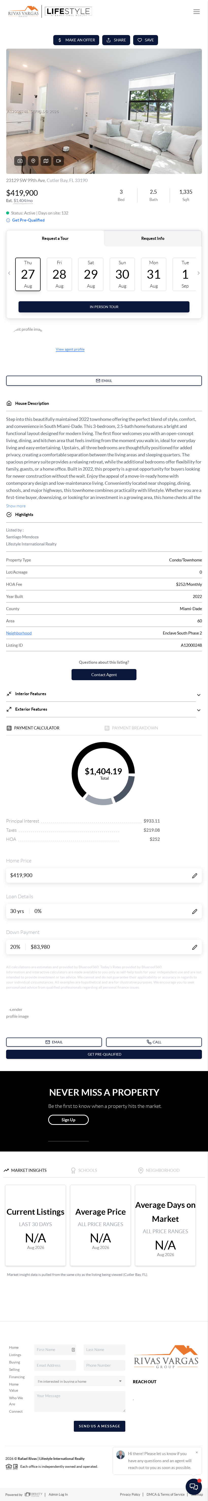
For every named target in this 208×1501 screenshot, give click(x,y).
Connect (16, 1411)
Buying (14, 1362)
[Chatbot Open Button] (194, 1487)
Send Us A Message (99, 1426)
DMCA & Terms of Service (166, 1494)
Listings (15, 1355)
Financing (17, 1377)
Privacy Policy (130, 1494)
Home (14, 1347)
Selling (14, 1369)
